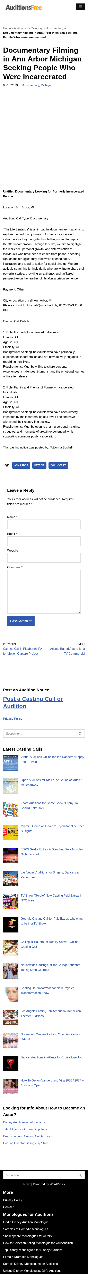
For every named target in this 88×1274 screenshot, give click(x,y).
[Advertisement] (44, 143)
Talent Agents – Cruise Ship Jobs (25, 1129)
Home (7, 28)
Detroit (39, 465)
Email (12, 533)
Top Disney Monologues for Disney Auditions (33, 1250)
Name (12, 517)
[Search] (80, 733)
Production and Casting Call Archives (28, 1136)
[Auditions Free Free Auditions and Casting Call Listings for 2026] (23, 7)
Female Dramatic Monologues (23, 1256)
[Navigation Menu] (80, 6)
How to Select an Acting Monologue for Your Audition (38, 1243)
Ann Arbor (21, 465)
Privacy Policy (12, 718)
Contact (8, 1207)
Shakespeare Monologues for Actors (27, 1236)
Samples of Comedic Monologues (25, 1229)
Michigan (46, 85)
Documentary (54, 28)
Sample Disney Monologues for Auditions (30, 1263)
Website (12, 550)
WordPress (57, 1184)
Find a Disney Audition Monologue (25, 1222)
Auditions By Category (28, 28)
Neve (26, 1184)
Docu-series (58, 465)
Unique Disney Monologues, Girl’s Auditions (32, 1270)
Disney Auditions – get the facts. (24, 1122)
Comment (15, 567)
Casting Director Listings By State (25, 1143)
